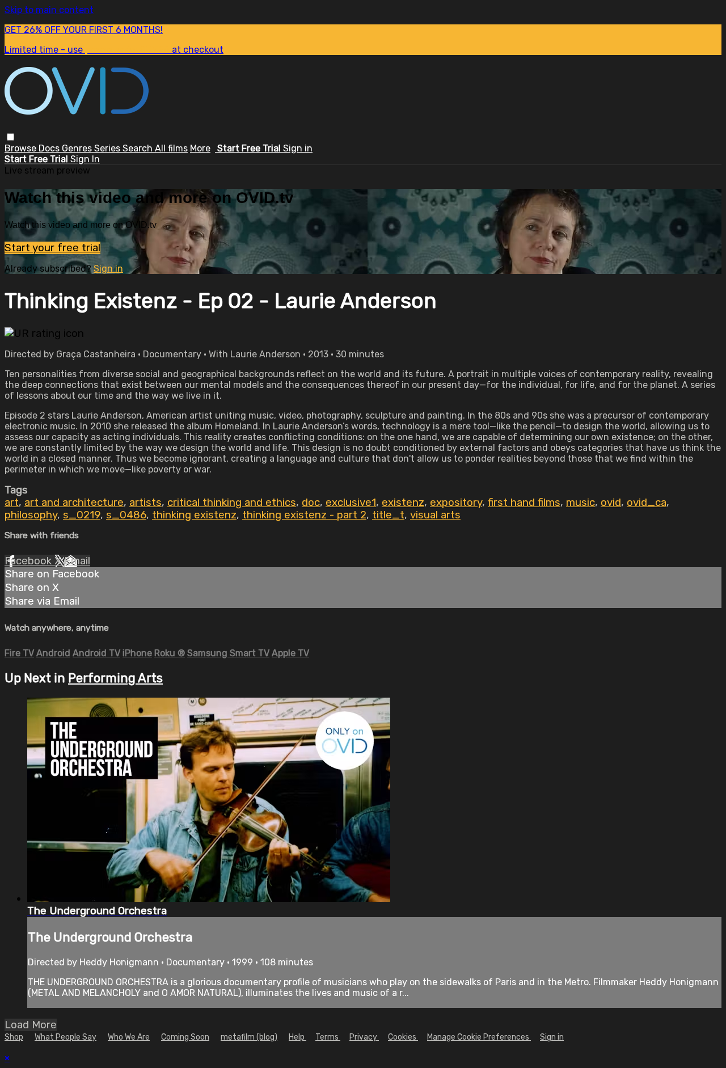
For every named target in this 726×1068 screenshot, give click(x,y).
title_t (388, 515)
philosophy (31, 515)
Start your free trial (52, 248)
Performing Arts (115, 678)
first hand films (524, 502)
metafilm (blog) (249, 1037)
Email (77, 561)
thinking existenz (194, 515)
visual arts (435, 515)
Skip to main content (49, 10)
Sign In (85, 159)
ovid (611, 502)
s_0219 (81, 515)
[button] (10, 137)
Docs (50, 148)
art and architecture (74, 502)
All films (171, 148)
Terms (327, 1037)
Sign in (298, 148)
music (580, 502)
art (12, 502)
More (200, 148)
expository (456, 502)
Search (139, 148)
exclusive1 (351, 502)
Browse (22, 148)
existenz (403, 502)
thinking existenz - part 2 (304, 515)
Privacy (364, 1037)
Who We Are (129, 1037)
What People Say (65, 1037)
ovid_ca (646, 502)
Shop (14, 1037)
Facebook (29, 561)
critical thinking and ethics (231, 502)
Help (297, 1037)
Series (108, 148)
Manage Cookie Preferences (479, 1037)
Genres (78, 148)
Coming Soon (185, 1037)
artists (145, 502)
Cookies (403, 1037)
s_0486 (126, 515)
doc (311, 502)
